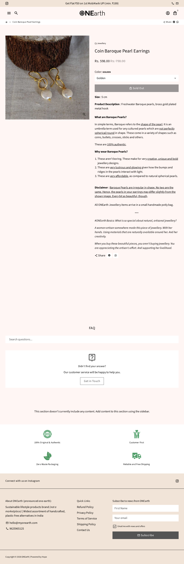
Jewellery (100, 43)
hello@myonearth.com (21, 523)
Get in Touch (92, 381)
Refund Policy (85, 507)
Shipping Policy (86, 524)
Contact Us (83, 530)
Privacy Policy (85, 513)
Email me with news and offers (131, 526)
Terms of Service (87, 519)
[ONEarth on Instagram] (6, 3)
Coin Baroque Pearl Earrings (26, 22)
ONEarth (25, 556)
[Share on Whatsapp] (177, 22)
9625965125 (15, 529)
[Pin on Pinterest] (174, 22)
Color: (103, 72)
